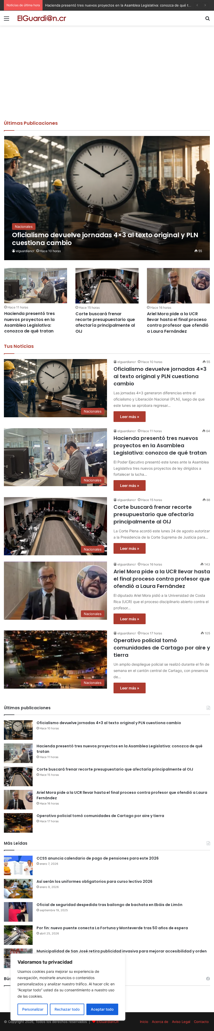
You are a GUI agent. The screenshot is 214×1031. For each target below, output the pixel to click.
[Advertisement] (107, 80)
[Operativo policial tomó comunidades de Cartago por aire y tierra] (18, 823)
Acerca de (160, 1022)
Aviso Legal (181, 1022)
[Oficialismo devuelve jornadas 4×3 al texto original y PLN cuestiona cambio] (107, 198)
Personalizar (32, 1009)
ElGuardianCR (107, 1022)
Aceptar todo (102, 1009)
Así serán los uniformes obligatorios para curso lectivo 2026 (94, 881)
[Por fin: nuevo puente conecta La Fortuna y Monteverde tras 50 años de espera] (18, 935)
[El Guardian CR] (42, 18)
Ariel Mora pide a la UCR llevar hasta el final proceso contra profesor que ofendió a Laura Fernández (178, 322)
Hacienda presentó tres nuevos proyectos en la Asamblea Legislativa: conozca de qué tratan (121, 5)
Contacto (201, 1022)
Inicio (144, 1022)
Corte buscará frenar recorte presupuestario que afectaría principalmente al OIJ (105, 322)
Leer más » (129, 416)
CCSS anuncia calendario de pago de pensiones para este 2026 (98, 858)
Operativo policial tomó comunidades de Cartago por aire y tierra (162, 648)
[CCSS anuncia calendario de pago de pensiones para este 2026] (18, 865)
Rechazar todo (67, 1009)
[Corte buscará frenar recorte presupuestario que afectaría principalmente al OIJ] (106, 285)
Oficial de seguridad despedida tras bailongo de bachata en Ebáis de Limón (109, 904)
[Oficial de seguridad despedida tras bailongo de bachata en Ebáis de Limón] (18, 912)
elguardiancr (25, 251)
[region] (67, 987)
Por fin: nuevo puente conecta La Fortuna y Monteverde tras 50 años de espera (112, 928)
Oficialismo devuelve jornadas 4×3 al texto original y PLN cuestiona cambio (160, 376)
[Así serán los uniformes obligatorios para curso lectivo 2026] (18, 888)
